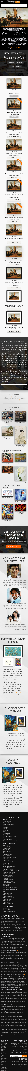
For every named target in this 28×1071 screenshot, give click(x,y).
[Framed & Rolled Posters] (17, 950)
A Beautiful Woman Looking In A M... (20, 446)
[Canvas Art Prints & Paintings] (19, 962)
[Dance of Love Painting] (20, 494)
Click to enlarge (5, 25)
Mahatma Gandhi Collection (9, 857)
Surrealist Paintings (7, 839)
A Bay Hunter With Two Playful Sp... (7, 437)
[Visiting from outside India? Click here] (19, 916)
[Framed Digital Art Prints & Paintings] (24, 974)
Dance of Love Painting (20, 501)
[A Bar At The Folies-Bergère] (7, 415)
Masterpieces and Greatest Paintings (17, 399)
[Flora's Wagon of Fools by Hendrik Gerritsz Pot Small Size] (14, 83)
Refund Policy (4, 1050)
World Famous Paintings (9, 866)
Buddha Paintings (7, 848)
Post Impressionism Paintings (10, 836)
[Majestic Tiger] (7, 511)
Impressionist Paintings (8, 824)
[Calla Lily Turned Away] (20, 473)
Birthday (7, 463)
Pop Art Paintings (7, 834)
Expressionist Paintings (8, 823)
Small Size (14, 90)
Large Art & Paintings (8, 879)
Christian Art (6, 863)
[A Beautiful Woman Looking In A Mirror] (20, 435)
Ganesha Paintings (7, 853)
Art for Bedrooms (7, 893)
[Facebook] (22, 1059)
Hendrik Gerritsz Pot (15, 48)
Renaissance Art (7, 837)
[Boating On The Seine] (20, 457)
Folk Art (5, 832)
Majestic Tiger (7, 520)
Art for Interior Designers (9, 911)
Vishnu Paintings (7, 851)
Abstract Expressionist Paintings (11, 840)
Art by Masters (7, 397)
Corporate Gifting (7, 909)
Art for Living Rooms (8, 891)
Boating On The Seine (20, 463)
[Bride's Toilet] (7, 469)
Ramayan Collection (8, 876)
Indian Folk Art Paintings (9, 873)
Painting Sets (6, 878)
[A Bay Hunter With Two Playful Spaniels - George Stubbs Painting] (7, 431)
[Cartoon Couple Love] (7, 492)
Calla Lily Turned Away (20, 482)
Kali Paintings (6, 885)
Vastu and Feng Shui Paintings (10, 887)
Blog (2, 1064)
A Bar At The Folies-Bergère (7, 422)
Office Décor (6, 908)
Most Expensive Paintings (9, 872)
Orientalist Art (6, 833)
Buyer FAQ (3, 1048)
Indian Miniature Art (7, 829)
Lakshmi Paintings (7, 854)
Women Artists (6, 867)
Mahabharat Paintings (8, 869)
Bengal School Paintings (9, 861)
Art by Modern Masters (18, 397)
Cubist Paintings (7, 821)
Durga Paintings (7, 884)
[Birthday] (7, 457)
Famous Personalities (8, 881)
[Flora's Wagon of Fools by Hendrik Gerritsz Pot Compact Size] (14, 144)
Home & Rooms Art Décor (8, 398)
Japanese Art (6, 860)
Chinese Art (6, 864)
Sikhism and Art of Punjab (9, 882)
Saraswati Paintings (7, 855)
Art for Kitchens (7, 894)
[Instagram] (24, 1059)
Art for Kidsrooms (7, 896)
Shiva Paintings (6, 850)
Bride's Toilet (8, 474)
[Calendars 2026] (11, 936)
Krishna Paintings (7, 847)
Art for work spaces (8, 903)
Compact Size (14, 151)
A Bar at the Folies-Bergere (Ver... (20, 423)
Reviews (3, 1049)
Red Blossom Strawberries (20, 513)
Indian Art (5, 827)
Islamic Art (5, 826)
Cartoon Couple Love (7, 497)
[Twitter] (19, 1059)
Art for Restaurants (7, 899)
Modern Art (6, 830)
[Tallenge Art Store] (14, 1)
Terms (2, 1052)
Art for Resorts (6, 900)
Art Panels (5, 845)
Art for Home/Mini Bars (8, 897)
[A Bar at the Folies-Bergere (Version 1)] (20, 416)
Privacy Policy (4, 1056)
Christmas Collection (8, 875)
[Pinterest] (26, 1059)
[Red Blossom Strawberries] (20, 507)
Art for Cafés (6, 902)
